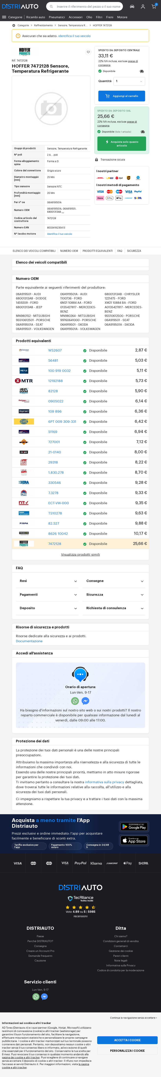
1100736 (71, 298)
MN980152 (33, 316)
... (63, 211)
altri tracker (20, 1067)
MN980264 (77, 316)
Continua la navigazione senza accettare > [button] (133, 1017)
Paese (40, 936)
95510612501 (33, 320)
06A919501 (28, 294)
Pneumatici (57, 17)
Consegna (40, 946)
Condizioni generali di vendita (121, 941)
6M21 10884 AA (76, 302)
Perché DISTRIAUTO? (40, 941)
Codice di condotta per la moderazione (120, 970)
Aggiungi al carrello (125, 96)
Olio (89, 17)
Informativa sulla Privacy (120, 965)
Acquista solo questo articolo (124, 144)
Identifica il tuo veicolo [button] (59, 233)
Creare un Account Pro (40, 950)
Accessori (75, 17)
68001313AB (122, 294)
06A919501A (73, 294)
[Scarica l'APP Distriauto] (134, 827)
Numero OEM (69, 250)
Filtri (99, 17)
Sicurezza (134, 250)
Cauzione (40, 960)
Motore (122, 17)
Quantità (105, 81)
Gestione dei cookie (121, 950)
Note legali (120, 960)
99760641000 (78, 320)
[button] (132, 6)
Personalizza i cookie (127, 1050)
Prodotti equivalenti (98, 250)
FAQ (119, 250)
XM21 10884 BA (120, 302)
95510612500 (122, 316)
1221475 (115, 298)
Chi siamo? (120, 936)
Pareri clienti (120, 955)
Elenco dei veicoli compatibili (34, 250)
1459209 (27, 302)
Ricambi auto (35, 17)
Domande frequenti (40, 955)
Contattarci (121, 946)
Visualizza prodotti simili (80, 554)
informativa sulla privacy (104, 782)
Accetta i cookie (127, 1040)
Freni (109, 17)
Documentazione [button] (29, 641)
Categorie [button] (15, 17)
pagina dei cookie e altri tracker (21, 1057)
